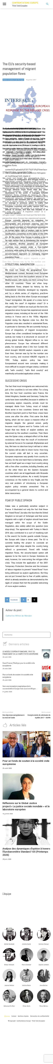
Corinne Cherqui (44, 944)
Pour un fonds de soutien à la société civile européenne (26, 762)
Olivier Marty (26, 1006)
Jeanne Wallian (9, 985)
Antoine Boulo (26, 985)
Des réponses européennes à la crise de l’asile (13, 716)
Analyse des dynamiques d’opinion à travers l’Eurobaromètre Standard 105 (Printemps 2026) (26, 852)
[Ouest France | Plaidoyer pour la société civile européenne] (46, 665)
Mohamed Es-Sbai (9, 1006)
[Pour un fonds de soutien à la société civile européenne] (46, 677)
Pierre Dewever (26, 965)
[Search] (47, 635)
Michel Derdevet (9, 944)
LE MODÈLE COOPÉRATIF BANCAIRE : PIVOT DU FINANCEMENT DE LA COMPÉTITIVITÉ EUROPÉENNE (20, 652)
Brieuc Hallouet (9, 965)
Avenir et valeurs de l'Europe (13, 80)
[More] (34, 599)
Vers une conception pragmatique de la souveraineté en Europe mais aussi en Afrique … (20, 687)
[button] (45, 4)
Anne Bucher (44, 985)
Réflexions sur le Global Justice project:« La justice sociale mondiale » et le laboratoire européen (26, 806)
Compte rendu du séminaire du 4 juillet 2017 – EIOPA (39, 716)
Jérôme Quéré (26, 944)
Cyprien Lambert (44, 965)
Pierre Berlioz (43, 1006)
